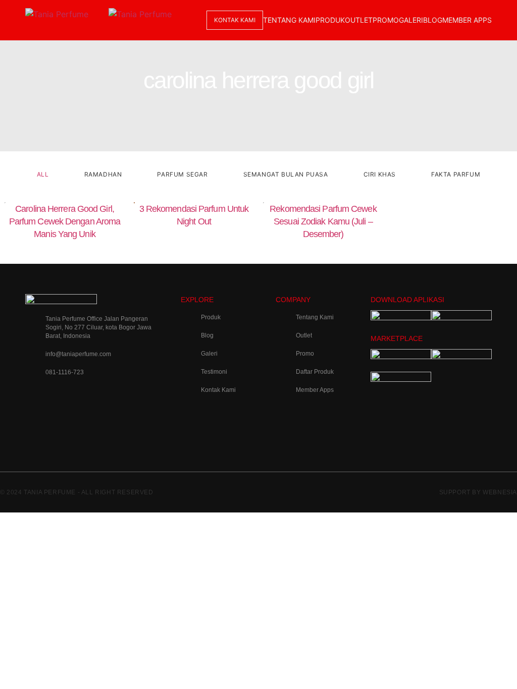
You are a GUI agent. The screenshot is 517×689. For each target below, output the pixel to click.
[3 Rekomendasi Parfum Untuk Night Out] (193, 238)
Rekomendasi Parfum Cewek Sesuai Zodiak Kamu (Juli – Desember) (323, 221)
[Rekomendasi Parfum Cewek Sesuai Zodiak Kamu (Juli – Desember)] (323, 251)
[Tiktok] (77, 402)
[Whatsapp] (77, 430)
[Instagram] (37, 402)
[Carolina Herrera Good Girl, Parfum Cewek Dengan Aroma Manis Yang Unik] (64, 251)
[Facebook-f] (116, 402)
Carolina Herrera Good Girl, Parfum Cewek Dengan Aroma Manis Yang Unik (65, 221)
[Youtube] (37, 430)
